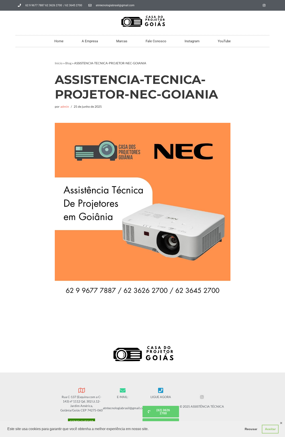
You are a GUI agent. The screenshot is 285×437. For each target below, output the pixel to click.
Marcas (121, 41)
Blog (68, 63)
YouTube (224, 41)
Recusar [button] (251, 429)
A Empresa (90, 41)
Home (58, 41)
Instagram (192, 41)
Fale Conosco (156, 41)
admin (64, 106)
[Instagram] (264, 5)
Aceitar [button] (270, 429)
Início (59, 63)
